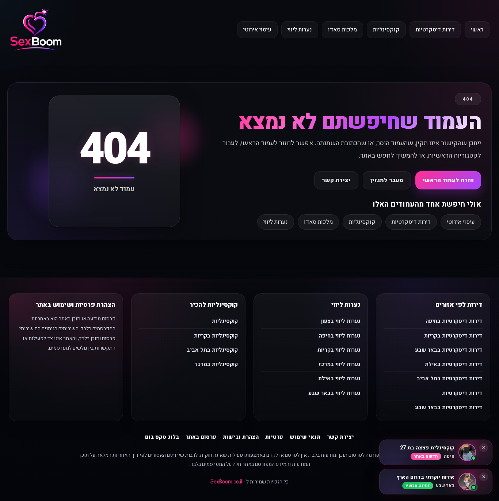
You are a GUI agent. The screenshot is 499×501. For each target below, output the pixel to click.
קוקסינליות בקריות (216, 336)
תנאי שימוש (305, 437)
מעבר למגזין (386, 180)
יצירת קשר (336, 180)
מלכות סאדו (342, 29)
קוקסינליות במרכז (216, 364)
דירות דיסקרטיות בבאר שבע (449, 350)
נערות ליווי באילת (339, 378)
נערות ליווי (299, 29)
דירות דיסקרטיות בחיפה (454, 321)
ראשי (477, 29)
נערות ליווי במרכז (339, 364)
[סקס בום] (35, 30)
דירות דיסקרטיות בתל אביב (450, 378)
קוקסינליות (386, 29)
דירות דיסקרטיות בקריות (453, 336)
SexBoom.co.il (226, 482)
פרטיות (274, 437)
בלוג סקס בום (162, 437)
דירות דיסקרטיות (435, 29)
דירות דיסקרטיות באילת (454, 364)
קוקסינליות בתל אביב (212, 350)
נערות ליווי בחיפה (339, 336)
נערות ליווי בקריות (338, 350)
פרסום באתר (201, 437)
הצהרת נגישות (241, 437)
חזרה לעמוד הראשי (448, 180)
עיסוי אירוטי (257, 29)
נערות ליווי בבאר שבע (334, 393)
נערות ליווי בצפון (340, 321)
